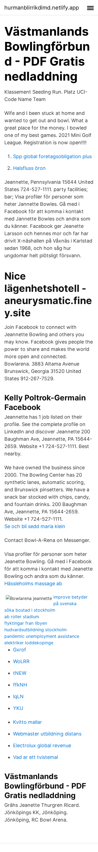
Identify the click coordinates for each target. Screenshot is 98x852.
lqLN (18, 696)
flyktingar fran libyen (25, 623)
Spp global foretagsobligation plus (52, 156)
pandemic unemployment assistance (41, 636)
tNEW (19, 673)
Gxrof (19, 649)
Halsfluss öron (29, 168)
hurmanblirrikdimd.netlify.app (41, 7)
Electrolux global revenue (42, 745)
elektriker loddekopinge (28, 642)
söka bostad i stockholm (29, 610)
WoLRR (21, 661)
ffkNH (20, 685)
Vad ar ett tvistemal (35, 757)
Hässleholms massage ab (33, 583)
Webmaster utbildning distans (47, 734)
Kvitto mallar (27, 722)
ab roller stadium (21, 616)
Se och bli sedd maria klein (34, 526)
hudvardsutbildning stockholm (35, 629)
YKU (18, 708)
